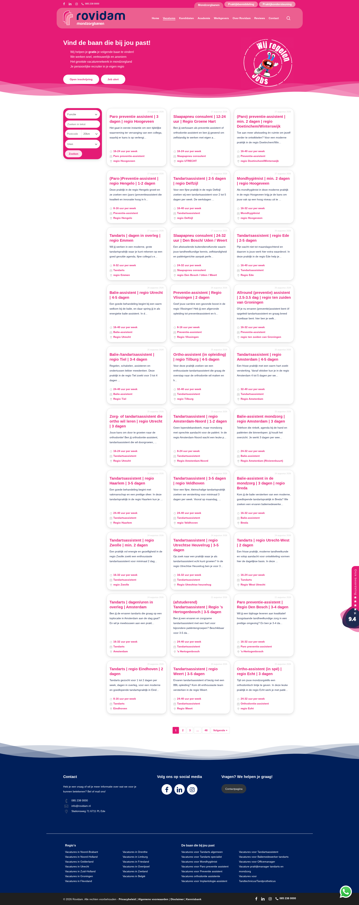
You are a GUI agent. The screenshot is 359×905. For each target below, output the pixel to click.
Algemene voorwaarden (153, 899)
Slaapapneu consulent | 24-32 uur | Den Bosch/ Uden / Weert (200, 237)
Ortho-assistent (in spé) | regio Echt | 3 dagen (259, 671)
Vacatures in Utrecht (77, 866)
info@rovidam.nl (81, 805)
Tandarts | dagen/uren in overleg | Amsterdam (131, 604)
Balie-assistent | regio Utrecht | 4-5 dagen (136, 295)
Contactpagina (234, 788)
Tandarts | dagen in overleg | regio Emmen (135, 237)
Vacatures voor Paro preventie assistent (204, 866)
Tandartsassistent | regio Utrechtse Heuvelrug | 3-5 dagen (196, 545)
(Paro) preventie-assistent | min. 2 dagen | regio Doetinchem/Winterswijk (261, 121)
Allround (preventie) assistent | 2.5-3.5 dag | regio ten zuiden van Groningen (264, 297)
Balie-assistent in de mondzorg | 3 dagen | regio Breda (261, 483)
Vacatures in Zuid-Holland (80, 871)
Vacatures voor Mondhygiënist (199, 861)
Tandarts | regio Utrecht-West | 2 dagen (263, 542)
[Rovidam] (349, 631)
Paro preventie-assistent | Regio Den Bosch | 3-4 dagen (262, 604)
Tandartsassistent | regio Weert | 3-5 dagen (195, 671)
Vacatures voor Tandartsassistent (258, 851)
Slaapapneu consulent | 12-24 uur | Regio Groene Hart (199, 118)
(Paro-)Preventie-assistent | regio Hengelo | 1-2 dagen (134, 180)
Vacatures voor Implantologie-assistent (204, 881)
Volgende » (220, 730)
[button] (81, 79)
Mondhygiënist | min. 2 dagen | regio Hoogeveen (263, 180)
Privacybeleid (127, 899)
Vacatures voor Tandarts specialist (201, 856)
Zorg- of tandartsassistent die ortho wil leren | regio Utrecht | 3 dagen (136, 421)
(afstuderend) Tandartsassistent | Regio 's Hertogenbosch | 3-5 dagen (198, 607)
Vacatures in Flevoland (78, 881)
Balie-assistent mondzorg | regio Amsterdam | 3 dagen (261, 418)
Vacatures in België (134, 876)
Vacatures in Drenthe (135, 851)
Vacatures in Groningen (79, 876)
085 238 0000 (79, 800)
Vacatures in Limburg (135, 856)
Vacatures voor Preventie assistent (201, 871)
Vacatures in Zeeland (135, 871)
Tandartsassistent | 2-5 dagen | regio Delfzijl (199, 180)
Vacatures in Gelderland (79, 861)
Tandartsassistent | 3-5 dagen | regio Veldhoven (199, 480)
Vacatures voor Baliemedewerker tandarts (264, 856)
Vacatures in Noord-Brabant (81, 851)
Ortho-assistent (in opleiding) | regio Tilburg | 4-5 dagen (199, 356)
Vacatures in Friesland (136, 861)
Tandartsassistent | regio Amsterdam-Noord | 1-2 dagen (200, 418)
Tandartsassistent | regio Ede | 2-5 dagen (263, 237)
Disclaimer (177, 899)
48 (206, 730)
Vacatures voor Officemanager (257, 861)
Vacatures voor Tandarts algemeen (202, 851)
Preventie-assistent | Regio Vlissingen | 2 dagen (197, 295)
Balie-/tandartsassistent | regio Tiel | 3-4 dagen (132, 356)
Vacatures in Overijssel (136, 866)
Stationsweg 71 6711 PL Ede (88, 811)
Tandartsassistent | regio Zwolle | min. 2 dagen (132, 542)
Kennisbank (193, 899)
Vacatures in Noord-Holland (81, 856)
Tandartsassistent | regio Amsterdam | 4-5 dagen (259, 356)
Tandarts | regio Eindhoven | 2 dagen (136, 671)
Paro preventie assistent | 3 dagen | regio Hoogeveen (134, 118)
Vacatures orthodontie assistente (200, 876)
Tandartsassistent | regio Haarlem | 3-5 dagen (132, 480)
